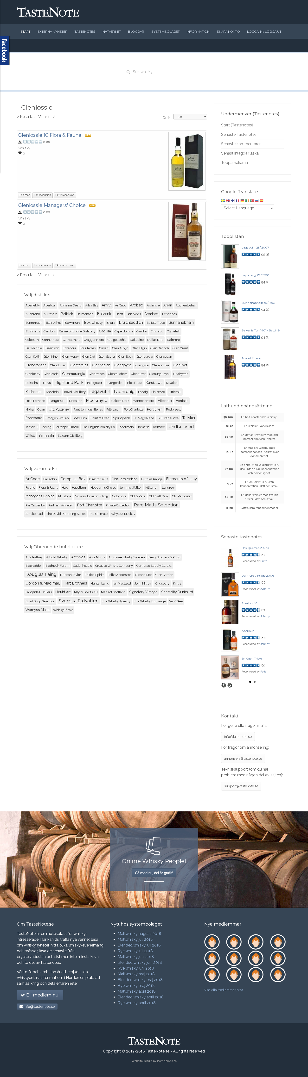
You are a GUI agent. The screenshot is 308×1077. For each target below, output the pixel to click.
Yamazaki (46, 435)
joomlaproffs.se (167, 1061)
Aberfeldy (33, 305)
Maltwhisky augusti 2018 (139, 933)
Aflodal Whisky (57, 557)
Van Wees (176, 601)
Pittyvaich (113, 409)
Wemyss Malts (38, 610)
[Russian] (257, 201)
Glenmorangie (73, 374)
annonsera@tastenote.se (243, 758)
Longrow (168, 487)
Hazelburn (79, 487)
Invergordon (114, 383)
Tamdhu (32, 427)
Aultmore (50, 314)
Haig (65, 487)
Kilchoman (34, 392)
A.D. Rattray (34, 557)
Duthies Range (151, 479)
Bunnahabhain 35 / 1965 (258, 303)
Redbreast (173, 409)
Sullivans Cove (168, 418)
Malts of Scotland (113, 592)
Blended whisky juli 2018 (139, 945)
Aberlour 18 (249, 603)
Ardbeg (136, 305)
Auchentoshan (186, 305)
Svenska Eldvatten (78, 600)
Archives (78, 557)
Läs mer (24, 195)
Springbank (121, 418)
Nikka (30, 409)
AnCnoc (120, 305)
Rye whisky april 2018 (137, 1003)
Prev (223, 685)
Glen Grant (180, 348)
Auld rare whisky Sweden (127, 557)
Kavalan (172, 383)
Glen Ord (88, 356)
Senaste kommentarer (241, 144)
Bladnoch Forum (57, 565)
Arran (167, 305)
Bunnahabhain (181, 322)
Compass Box (72, 479)
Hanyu (46, 383)
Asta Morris (97, 557)
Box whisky (93, 322)
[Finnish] (233, 201)
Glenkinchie (160, 365)
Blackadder (34, 565)
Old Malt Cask (158, 496)
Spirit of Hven (99, 418)
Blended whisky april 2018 (141, 997)
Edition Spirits (94, 575)
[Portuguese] (252, 201)
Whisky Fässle (63, 610)
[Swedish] (223, 201)
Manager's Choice (40, 496)
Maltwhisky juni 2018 (136, 956)
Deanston (52, 348)
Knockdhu (53, 392)
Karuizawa (154, 382)
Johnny (265, 588)
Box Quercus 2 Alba (255, 548)
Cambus (50, 331)
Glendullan (58, 365)
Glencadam (164, 356)
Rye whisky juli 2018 (135, 951)
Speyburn (80, 418)
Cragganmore (94, 340)
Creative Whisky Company (114, 565)
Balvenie (104, 313)
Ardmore (153, 305)
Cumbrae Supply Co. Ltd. (154, 565)
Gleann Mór (143, 575)
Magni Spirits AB (85, 592)
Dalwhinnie (34, 348)
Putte (263, 561)
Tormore (159, 427)
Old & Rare (137, 496)
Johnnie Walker (131, 487)
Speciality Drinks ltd (177, 592)
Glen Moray (70, 356)
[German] (242, 201)
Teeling (46, 427)
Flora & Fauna (48, 487)
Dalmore (173, 340)
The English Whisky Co (98, 427)
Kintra (177, 583)
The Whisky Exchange (150, 601)
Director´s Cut (98, 479)
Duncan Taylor (70, 575)
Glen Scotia (107, 356)
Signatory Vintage (143, 592)
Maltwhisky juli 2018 (135, 939)
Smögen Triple (252, 658)
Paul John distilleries (88, 409)
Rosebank (34, 418)
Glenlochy (33, 374)
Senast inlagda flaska (240, 153)
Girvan (104, 348)
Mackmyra (96, 400)
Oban (41, 409)
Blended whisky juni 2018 (140, 962)
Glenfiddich (101, 365)
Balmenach (85, 314)
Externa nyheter (52, 31)
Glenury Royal (159, 374)
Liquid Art (63, 592)
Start (25, 31)
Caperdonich (124, 331)
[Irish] (247, 201)
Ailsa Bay (91, 305)
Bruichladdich (131, 322)
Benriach (151, 314)
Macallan (75, 401)
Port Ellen (154, 409)
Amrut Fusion (251, 358)
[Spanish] (261, 201)
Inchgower (94, 383)
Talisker (188, 418)
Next (229, 685)
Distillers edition (125, 479)
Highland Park (69, 382)
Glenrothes (96, 374)
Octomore (119, 496)
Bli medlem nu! (42, 995)
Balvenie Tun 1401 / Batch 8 (261, 330)
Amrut (106, 305)
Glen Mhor (51, 356)
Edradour (69, 348)
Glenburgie (145, 356)
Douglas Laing (41, 574)
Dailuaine (137, 340)
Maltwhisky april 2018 (137, 991)
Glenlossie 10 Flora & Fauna (49, 135)
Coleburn (32, 340)
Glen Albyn (120, 348)
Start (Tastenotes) (237, 125)
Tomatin (143, 427)
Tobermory (126, 427)
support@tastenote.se (241, 786)
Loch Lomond (35, 401)
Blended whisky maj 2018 (140, 979)
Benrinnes (169, 314)
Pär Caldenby (35, 505)
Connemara (50, 340)
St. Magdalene (144, 418)
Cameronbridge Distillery (77, 331)
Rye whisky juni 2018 (136, 968)
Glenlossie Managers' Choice (52, 205)
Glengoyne (123, 365)
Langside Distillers (39, 592)
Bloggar (136, 31)
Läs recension (42, 195)
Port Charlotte (133, 409)
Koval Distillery (75, 392)
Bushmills (33, 331)
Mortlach (182, 401)
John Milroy (143, 583)
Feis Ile (30, 487)
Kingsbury (162, 583)
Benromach (34, 322)
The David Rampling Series (65, 514)
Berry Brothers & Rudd (164, 557)
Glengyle (141, 365)
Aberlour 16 (249, 631)
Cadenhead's (82, 565)
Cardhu (141, 331)
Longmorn (57, 400)
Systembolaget (165, 31)
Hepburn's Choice (103, 487)
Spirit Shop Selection (40, 601)
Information (198, 31)
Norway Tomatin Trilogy (92, 496)
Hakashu (32, 383)
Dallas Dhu (155, 340)
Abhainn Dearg (71, 305)
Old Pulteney (59, 409)
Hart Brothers (75, 583)
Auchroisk (33, 314)
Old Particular (182, 496)
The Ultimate (98, 514)
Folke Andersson (120, 575)
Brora (110, 322)
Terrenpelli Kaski (67, 427)
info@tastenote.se (238, 737)
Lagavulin (99, 391)
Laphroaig (124, 391)
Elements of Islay (181, 479)
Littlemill (175, 392)
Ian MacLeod (122, 583)
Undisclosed (181, 426)
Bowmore (72, 322)
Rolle (263, 671)
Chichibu (157, 331)
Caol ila (105, 331)
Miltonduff (165, 401)
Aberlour (49, 305)
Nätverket (112, 31)
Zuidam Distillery (70, 435)
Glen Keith (33, 356)
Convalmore (71, 340)
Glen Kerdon (164, 575)
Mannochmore (143, 401)
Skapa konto (228, 31)
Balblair (67, 314)
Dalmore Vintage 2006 (258, 575)
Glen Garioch (159, 348)
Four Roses (88, 348)
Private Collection (118, 505)
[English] (228, 201)
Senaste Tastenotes (239, 134)
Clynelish (173, 331)
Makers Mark (120, 401)
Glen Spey (125, 356)
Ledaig (143, 392)
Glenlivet (180, 365)
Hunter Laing (100, 583)
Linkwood (158, 392)
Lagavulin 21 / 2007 (255, 247)
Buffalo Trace (156, 322)
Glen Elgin (139, 348)
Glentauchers (117, 374)
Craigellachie (117, 340)
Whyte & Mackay (123, 514)
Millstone (64, 496)
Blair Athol (53, 322)
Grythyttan (180, 374)
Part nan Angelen (60, 505)
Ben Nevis (134, 314)
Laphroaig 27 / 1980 (255, 275)
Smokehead (34, 514)
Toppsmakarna (234, 162)
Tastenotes (85, 31)
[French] (237, 201)
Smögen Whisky (57, 418)
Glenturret (138, 374)
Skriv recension (64, 195)
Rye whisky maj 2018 (136, 985)
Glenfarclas (79, 365)
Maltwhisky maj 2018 (136, 974)
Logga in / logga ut (264, 31)
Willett (30, 435)
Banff (119, 314)
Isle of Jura (134, 383)
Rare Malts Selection (156, 504)
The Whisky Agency (116, 601)
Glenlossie (51, 374)
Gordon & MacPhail (43, 583)
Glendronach (36, 365)
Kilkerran (151, 487)
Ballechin (50, 479)
